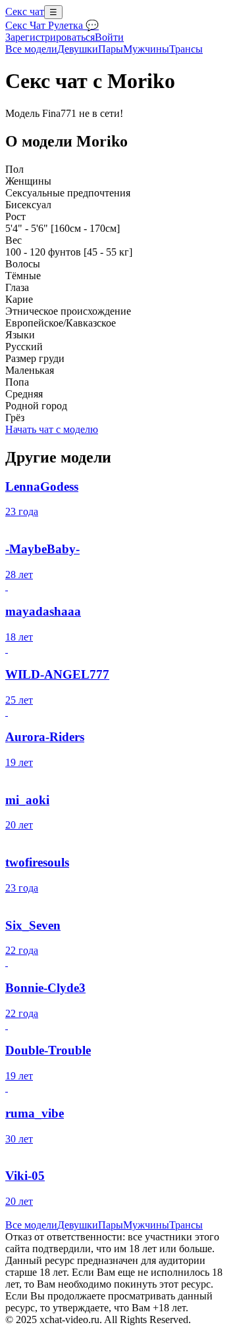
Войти (109, 37)
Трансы (186, 49)
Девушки (77, 49)
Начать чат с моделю (51, 429)
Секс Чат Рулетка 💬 (52, 25)
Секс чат (24, 11)
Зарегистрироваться (50, 37)
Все (31, 49)
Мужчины (146, 49)
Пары (110, 49)
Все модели (31, 1224)
